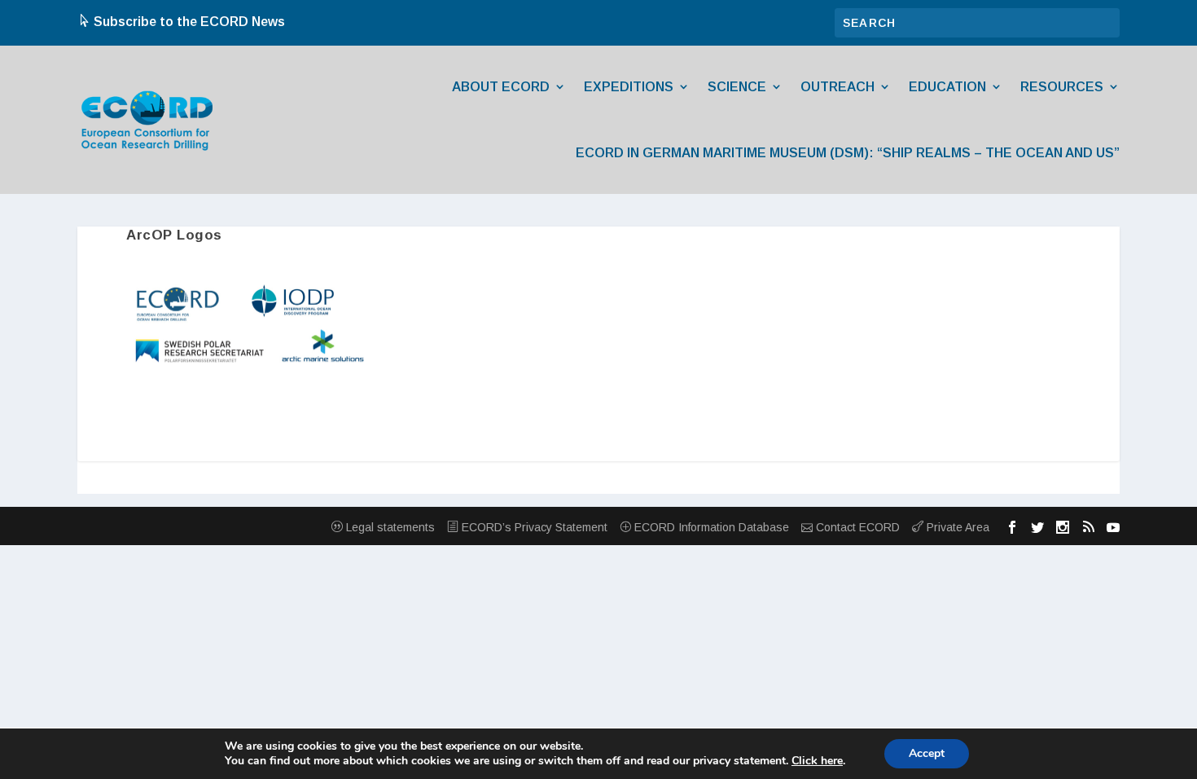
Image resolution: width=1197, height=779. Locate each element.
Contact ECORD (856, 527)
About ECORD (501, 87)
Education (947, 87)
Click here (817, 761)
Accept (927, 753)
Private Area (956, 527)
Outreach (837, 87)
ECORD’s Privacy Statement (532, 527)
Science (737, 87)
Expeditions (628, 87)
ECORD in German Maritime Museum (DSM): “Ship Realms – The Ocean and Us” (848, 153)
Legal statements (389, 527)
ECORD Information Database (710, 527)
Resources (1061, 87)
